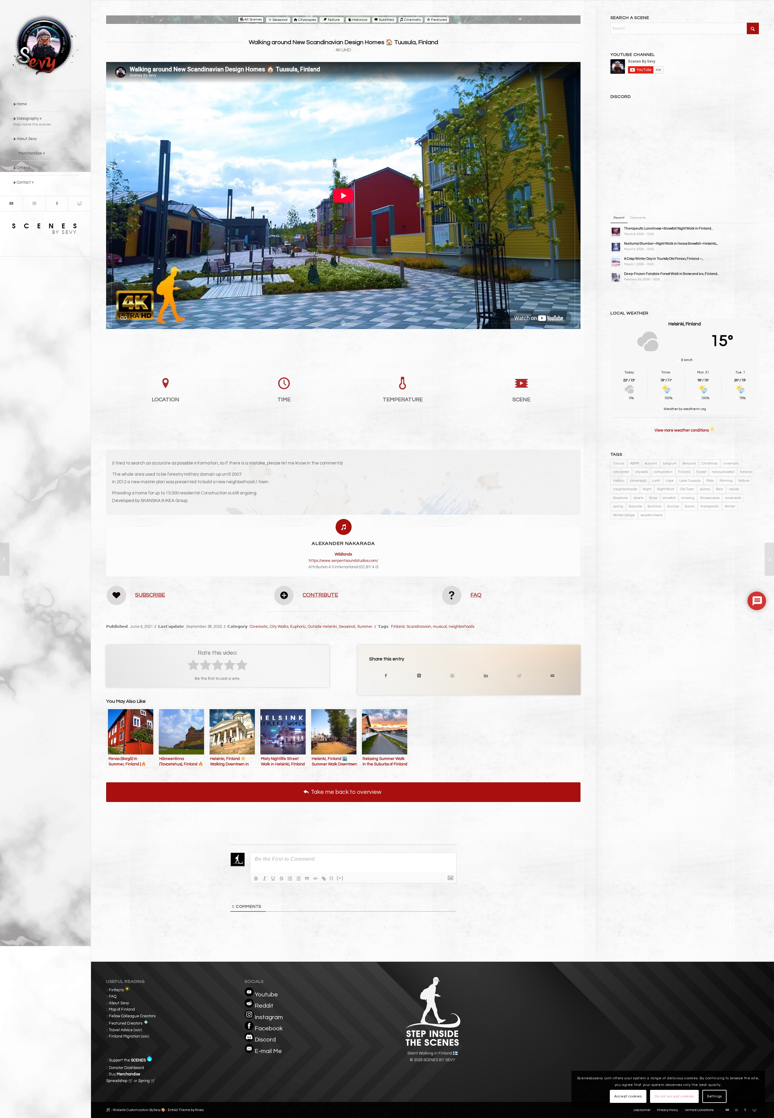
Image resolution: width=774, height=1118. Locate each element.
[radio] (193, 665)
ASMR (634, 463)
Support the (127, 1060)
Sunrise (673, 506)
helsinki (746, 472)
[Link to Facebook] (56, 203)
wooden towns (651, 515)
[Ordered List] (290, 878)
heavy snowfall (723, 472)
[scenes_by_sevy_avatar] (45, 45)
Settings (714, 1096)
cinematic (731, 463)
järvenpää (638, 480)
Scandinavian (418, 626)
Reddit (264, 1006)
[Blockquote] (307, 878)
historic (618, 480)
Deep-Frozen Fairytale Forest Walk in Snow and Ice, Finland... (671, 273)
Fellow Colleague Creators (132, 1016)
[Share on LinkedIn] (485, 675)
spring (618, 506)
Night (647, 489)
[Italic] (264, 878)
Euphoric (298, 626)
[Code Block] (315, 878)
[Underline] (273, 878)
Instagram (269, 1017)
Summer (364, 626)
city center (621, 472)
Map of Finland (122, 1009)
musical (440, 626)
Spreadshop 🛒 (119, 1081)
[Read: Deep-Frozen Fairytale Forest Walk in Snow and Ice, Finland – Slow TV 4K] (615, 277)
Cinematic (259, 626)
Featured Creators (125, 1023)
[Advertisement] (684, 580)
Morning (726, 480)
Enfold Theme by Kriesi (186, 1110)
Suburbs (635, 506)
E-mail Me (268, 1051)
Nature (743, 480)
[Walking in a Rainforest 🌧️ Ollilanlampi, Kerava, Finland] (769, 559)
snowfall (669, 498)
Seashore (620, 498)
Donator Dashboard (126, 1068)
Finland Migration (124, 1036)
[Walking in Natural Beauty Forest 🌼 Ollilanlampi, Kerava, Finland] (4, 559)
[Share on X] (419, 675)
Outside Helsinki (322, 626)
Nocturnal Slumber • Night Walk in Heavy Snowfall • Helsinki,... (671, 243)
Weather (671, 409)
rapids (734, 489)
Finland (398, 626)
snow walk (733, 498)
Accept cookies (628, 1096)
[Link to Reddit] (79, 203)
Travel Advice (121, 1030)
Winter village (624, 515)
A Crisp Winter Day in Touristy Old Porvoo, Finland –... (664, 258)
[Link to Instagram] (34, 203)
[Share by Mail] (552, 675)
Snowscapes (710, 498)
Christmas (709, 463)
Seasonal (347, 626)
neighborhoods (461, 626)
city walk (641, 472)
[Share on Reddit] (519, 675)
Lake (670, 480)
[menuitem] (45, 104)
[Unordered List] (298, 878)
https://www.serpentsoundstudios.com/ (343, 561)
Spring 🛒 (146, 1081)
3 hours (618, 463)
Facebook (269, 1028)
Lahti (656, 480)
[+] (340, 878)
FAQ (475, 595)
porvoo (705, 489)
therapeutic (710, 506)
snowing (687, 498)
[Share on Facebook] (385, 675)
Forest (701, 472)
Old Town (687, 489)
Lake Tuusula (690, 480)
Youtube (266, 995)
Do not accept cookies (674, 1096)
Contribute (320, 595)
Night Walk (665, 489)
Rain (719, 489)
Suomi (690, 506)
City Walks (279, 626)
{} (332, 878)
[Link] (324, 878)
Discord (265, 1040)
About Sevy (119, 1003)
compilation (663, 472)
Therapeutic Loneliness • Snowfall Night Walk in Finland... (668, 228)
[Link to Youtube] (11, 203)
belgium (670, 463)
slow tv (638, 498)
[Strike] (281, 878)
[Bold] (256, 878)
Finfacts (116, 990)
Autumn (651, 463)
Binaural (689, 463)
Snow (653, 498)
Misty (710, 480)
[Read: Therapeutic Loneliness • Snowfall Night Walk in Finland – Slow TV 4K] (615, 232)
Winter (730, 506)
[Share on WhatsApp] (452, 675)
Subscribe (150, 595)
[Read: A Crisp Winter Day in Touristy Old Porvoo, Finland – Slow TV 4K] (615, 262)
